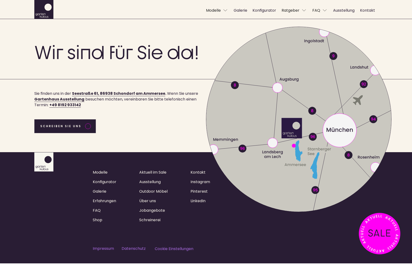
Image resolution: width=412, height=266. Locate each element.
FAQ (97, 210)
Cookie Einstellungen (174, 248)
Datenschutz (134, 248)
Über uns (147, 201)
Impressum (103, 248)
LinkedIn (198, 201)
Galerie (99, 191)
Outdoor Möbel (153, 191)
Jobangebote (152, 210)
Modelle (100, 172)
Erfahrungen (104, 201)
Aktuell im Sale (152, 172)
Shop (97, 220)
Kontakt (198, 172)
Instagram (200, 182)
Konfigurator (104, 182)
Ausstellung (150, 182)
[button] (217, 10)
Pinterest (199, 191)
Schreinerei (149, 220)
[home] (43, 10)
